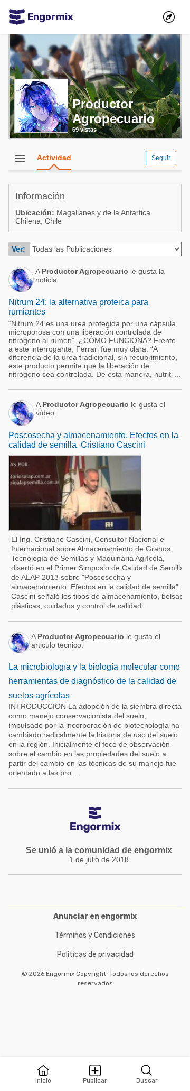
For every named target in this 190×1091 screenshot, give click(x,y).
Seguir (160, 158)
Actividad (54, 157)
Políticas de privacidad (95, 954)
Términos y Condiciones (95, 935)
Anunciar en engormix (95, 916)
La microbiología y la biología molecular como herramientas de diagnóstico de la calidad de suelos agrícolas (94, 681)
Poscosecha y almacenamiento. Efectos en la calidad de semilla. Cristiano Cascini (93, 440)
